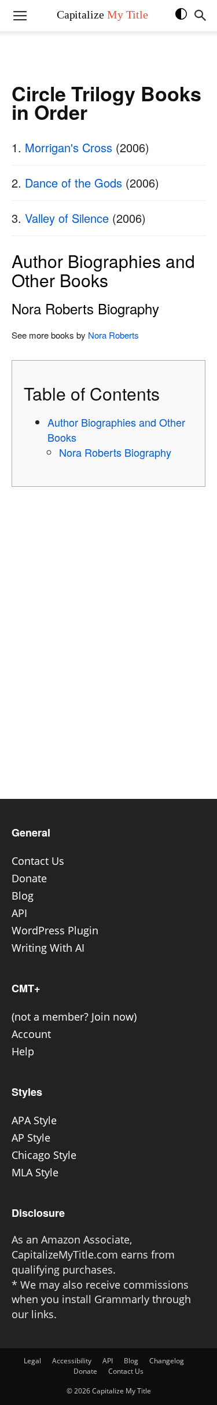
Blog (23, 896)
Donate (29, 878)
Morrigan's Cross (68, 147)
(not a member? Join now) (74, 1017)
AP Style (31, 1137)
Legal (32, 1361)
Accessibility (71, 1361)
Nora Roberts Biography (115, 452)
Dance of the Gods (73, 182)
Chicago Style (44, 1155)
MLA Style (35, 1172)
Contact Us (38, 861)
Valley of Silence (67, 218)
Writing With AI (48, 948)
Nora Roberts (113, 335)
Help (23, 1051)
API (19, 913)
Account (31, 1034)
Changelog (166, 1361)
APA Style (34, 1120)
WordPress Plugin (55, 930)
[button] (187, 19)
